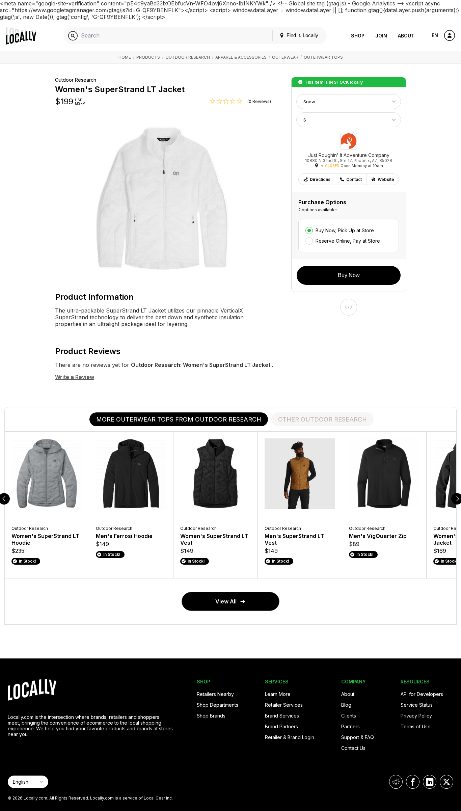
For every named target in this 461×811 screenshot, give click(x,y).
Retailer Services (284, 705)
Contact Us (353, 748)
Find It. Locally (301, 35)
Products (148, 57)
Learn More (278, 694)
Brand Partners (281, 726)
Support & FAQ (357, 737)
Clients (348, 716)
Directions (320, 179)
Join (381, 35)
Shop (357, 35)
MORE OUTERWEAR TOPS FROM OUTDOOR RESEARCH (178, 419)
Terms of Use (416, 726)
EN (435, 35)
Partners (350, 726)
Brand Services (282, 716)
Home (124, 57)
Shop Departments (217, 705)
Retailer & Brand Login (289, 737)
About (406, 35)
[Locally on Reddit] (396, 782)
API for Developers (422, 694)
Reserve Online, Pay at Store (348, 241)
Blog (357, 7)
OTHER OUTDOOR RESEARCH (322, 419)
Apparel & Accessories (241, 57)
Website (386, 179)
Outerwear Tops (323, 57)
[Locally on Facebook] (412, 782)
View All (226, 601)
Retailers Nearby (215, 694)
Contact (354, 179)
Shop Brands (211, 716)
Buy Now (349, 275)
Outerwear (285, 57)
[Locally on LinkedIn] (429, 782)
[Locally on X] (446, 782)
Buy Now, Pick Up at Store (345, 230)
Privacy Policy (416, 716)
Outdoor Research (187, 57)
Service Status (417, 705)
